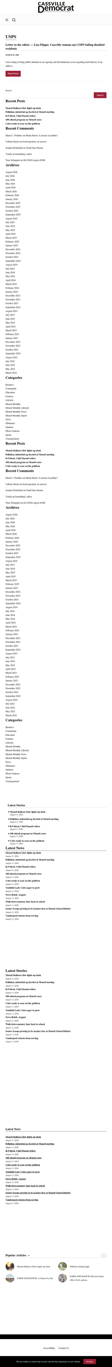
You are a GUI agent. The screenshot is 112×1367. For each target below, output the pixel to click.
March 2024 (11, 283)
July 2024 (10, 268)
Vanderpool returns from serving (22, 915)
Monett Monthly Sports (16, 415)
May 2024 (10, 276)
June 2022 (10, 364)
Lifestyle (9, 400)
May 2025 (10, 229)
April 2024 (11, 280)
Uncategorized (12, 438)
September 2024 (13, 260)
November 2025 (13, 206)
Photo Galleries (13, 430)
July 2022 (10, 361)
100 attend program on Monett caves (24, 119)
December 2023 (13, 295)
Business (10, 384)
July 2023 (10, 314)
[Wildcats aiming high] (62, 1266)
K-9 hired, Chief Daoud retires (21, 115)
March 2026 (11, 191)
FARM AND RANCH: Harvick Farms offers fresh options (87, 1278)
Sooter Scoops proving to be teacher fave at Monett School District (38, 908)
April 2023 (11, 326)
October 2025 (12, 210)
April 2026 (11, 187)
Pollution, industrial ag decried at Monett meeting (30, 111)
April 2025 (11, 233)
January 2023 (12, 338)
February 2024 (12, 287)
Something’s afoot (23, 153)
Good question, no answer (34, 141)
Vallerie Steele (12, 141)
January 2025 (12, 245)
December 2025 (13, 202)
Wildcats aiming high (79, 1266)
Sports (8, 434)
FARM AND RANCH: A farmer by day (35, 1278)
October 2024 (12, 256)
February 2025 (12, 241)
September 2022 (13, 353)
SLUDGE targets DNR (34, 160)
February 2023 (12, 334)
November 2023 (13, 299)
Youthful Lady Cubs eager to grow (23, 887)
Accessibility (49, 1348)
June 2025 (10, 226)
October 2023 (12, 303)
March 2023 (11, 330)
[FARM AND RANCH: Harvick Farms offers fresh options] (62, 1278)
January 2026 (12, 199)
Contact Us (64, 1348)
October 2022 (12, 349)
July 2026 (10, 175)
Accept (89, 1361)
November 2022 (13, 345)
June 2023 (10, 318)
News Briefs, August (16, 894)
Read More (14, 74)
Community (11, 388)
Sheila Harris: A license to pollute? (42, 135)
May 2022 (10, 368)
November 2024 (13, 253)
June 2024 (10, 272)
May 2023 (10, 322)
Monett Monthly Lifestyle (17, 407)
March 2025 (11, 237)
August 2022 (12, 357)
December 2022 (13, 341)
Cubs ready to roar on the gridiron (23, 123)
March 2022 (11, 372)
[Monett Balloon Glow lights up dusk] (10, 1266)
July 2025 (10, 222)
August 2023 (12, 310)
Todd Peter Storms (34, 147)
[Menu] (7, 20)
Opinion (9, 427)
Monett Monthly (13, 403)
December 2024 (13, 249)
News (8, 419)
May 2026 (10, 183)
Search (9, 90)
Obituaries (10, 423)
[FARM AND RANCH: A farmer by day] (10, 1278)
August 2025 (12, 218)
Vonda (9, 153)
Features (9, 396)
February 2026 (12, 195)
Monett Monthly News (16, 411)
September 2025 (13, 214)
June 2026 (10, 179)
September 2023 (13, 307)
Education (10, 392)
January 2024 (12, 291)
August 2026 (12, 172)
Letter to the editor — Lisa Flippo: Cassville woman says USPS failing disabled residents (55, 47)
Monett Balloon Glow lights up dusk (23, 108)
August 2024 (12, 264)
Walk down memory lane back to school (25, 901)
